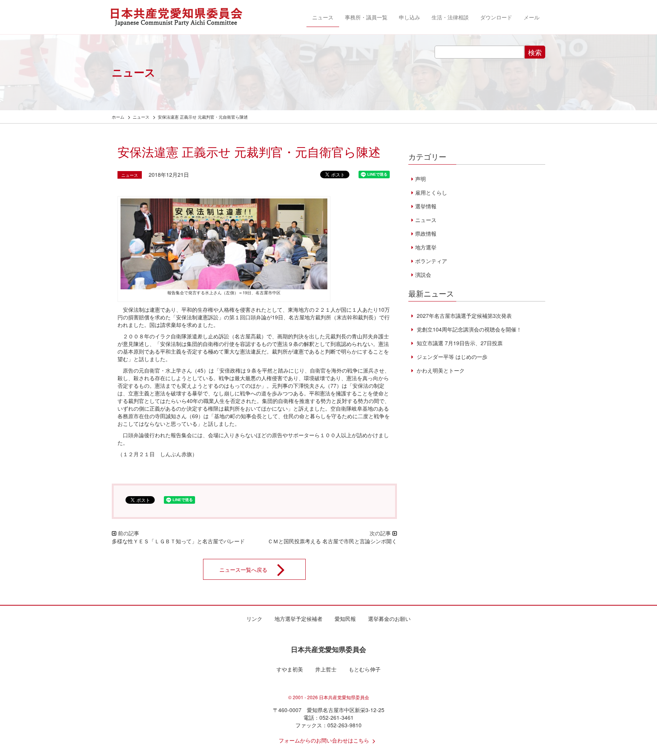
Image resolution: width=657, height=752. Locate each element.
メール (532, 17)
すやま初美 (289, 669)
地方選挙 (425, 247)
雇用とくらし (431, 192)
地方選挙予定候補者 (298, 618)
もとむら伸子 (365, 669)
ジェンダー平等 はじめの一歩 (451, 356)
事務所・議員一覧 (366, 17)
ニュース (322, 17)
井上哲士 (325, 669)
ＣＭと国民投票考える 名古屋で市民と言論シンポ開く (332, 541)
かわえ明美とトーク (440, 370)
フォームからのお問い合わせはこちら (324, 740)
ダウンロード (496, 17)
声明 (420, 178)
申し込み (409, 17)
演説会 (423, 274)
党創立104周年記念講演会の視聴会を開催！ (468, 329)
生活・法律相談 (450, 17)
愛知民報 (345, 618)
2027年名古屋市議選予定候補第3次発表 (463, 315)
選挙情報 (425, 206)
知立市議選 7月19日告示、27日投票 (459, 343)
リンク (254, 618)
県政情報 (425, 233)
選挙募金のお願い (389, 618)
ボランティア (431, 261)
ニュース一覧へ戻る (243, 569)
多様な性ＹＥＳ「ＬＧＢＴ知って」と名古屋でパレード (178, 541)
